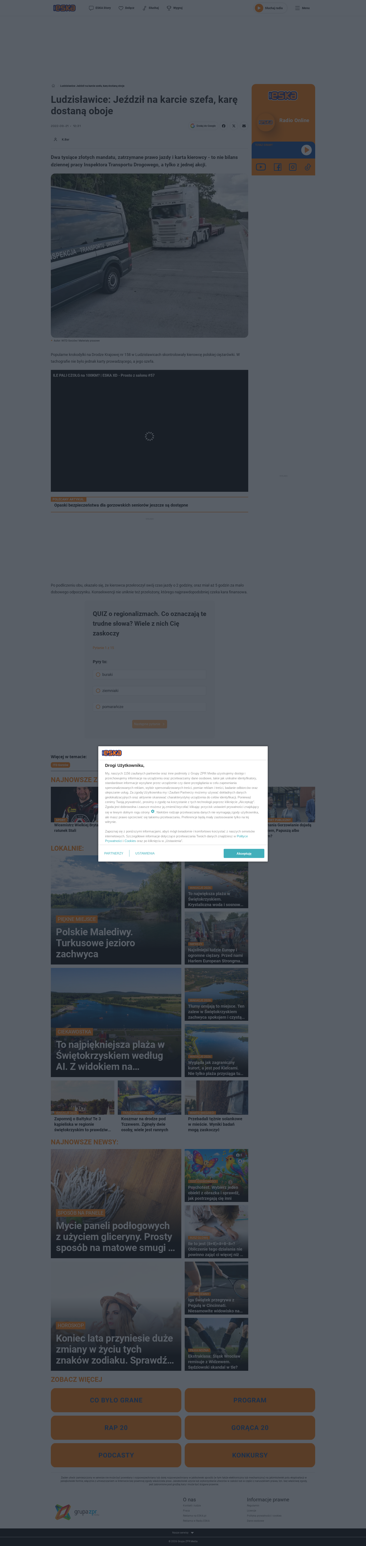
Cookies (130, 841)
